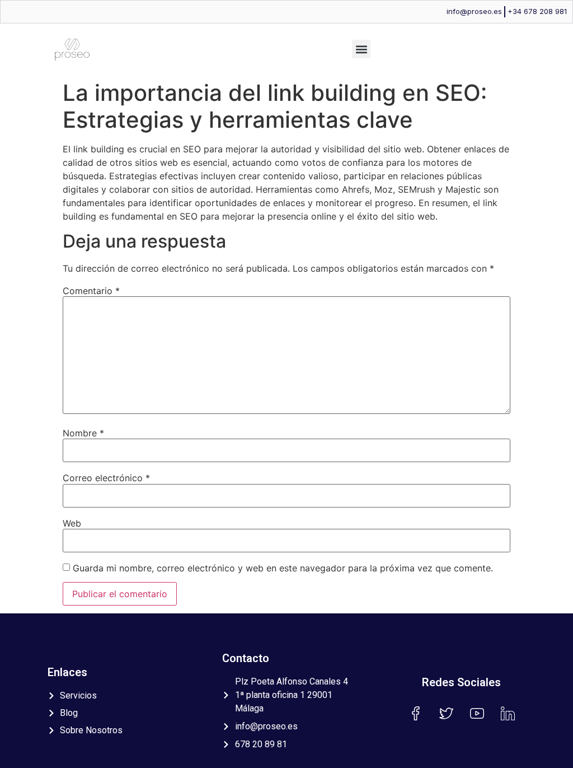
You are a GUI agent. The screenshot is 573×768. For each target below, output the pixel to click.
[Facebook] (415, 713)
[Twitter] (446, 713)
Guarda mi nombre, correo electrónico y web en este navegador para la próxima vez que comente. (283, 568)
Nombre (83, 433)
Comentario (91, 290)
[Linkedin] (508, 713)
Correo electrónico (106, 477)
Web (72, 523)
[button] (361, 49)
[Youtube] (477, 713)
